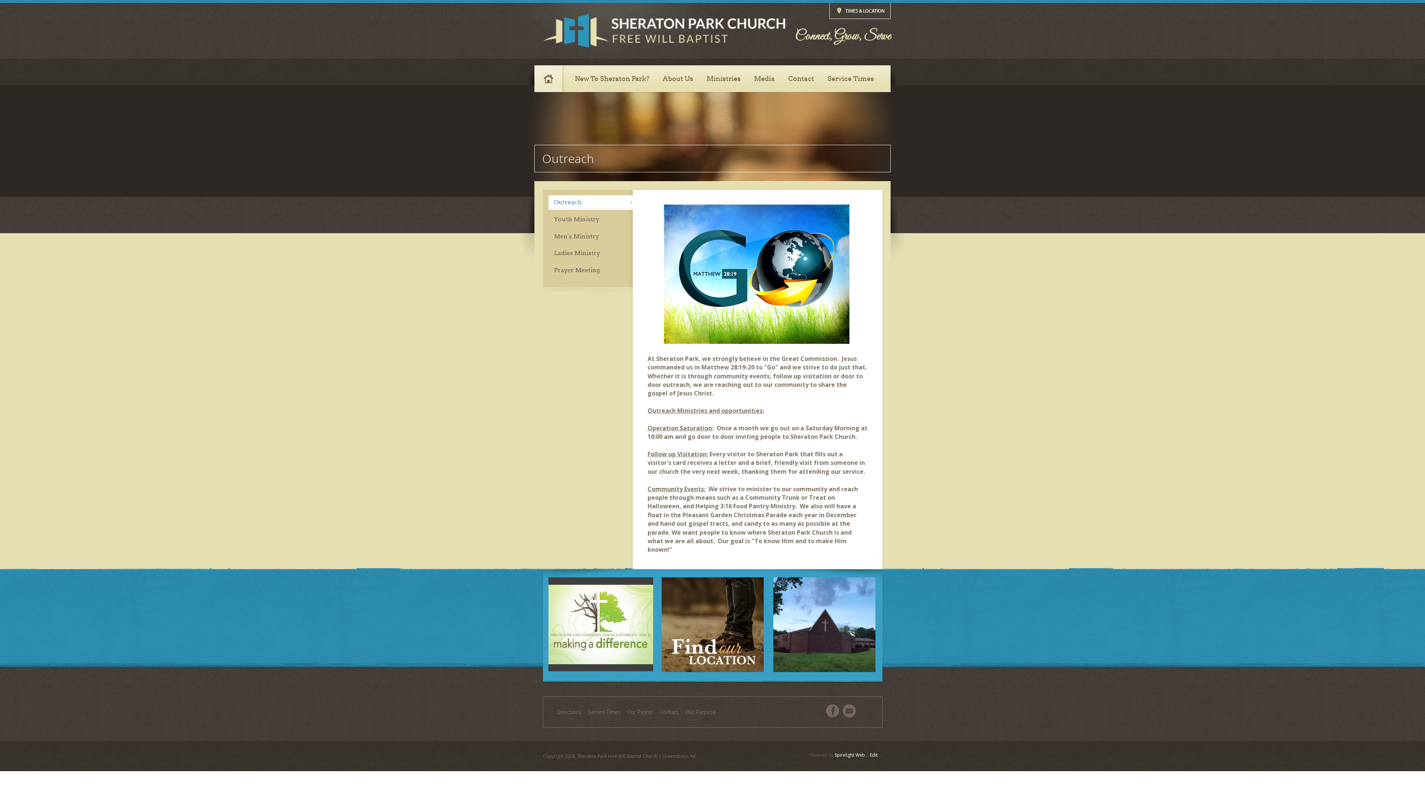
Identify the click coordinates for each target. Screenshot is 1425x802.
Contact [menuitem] (669, 711)
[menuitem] (551, 78)
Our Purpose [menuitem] (700, 711)
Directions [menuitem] (569, 711)
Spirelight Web (850, 755)
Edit (874, 755)
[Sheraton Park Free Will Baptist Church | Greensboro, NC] (664, 31)
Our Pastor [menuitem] (640, 711)
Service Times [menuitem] (604, 711)
